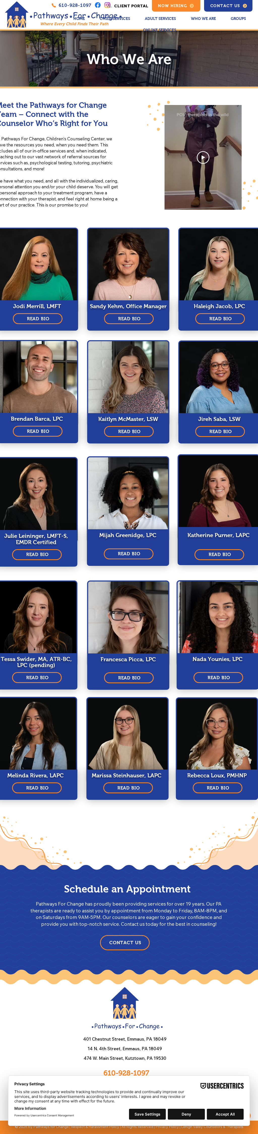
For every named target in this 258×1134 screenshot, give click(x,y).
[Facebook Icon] (98, 5)
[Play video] (203, 157)
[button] (203, 18)
